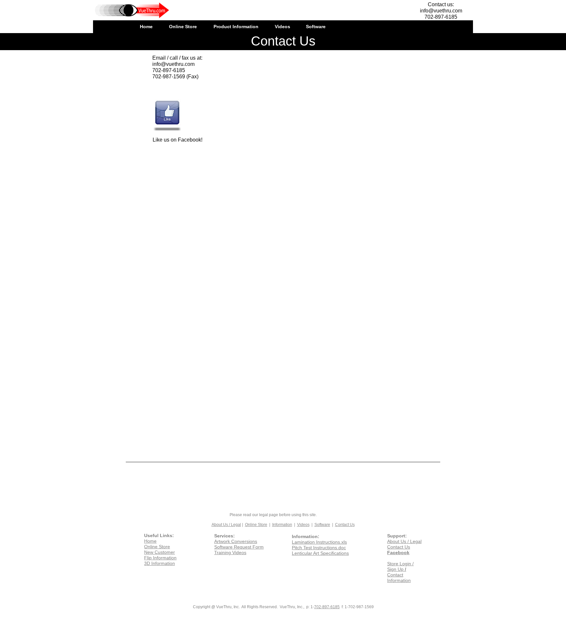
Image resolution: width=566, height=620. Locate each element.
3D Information (159, 563)
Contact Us (345, 524)
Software (322, 524)
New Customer (159, 552)
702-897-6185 (327, 607)
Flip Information (160, 557)
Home (150, 541)
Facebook (398, 552)
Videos (303, 524)
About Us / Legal (226, 524)
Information (282, 524)
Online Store (256, 524)
